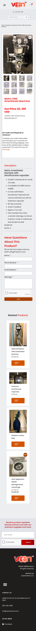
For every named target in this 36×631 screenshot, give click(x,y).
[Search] (26, 17)
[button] (4, 5)
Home (3, 25)
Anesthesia (14, 25)
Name (7, 256)
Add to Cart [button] (17, 363)
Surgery (8, 25)
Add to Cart (17, 444)
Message (8, 277)
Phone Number (10, 263)
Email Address (10, 270)
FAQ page (6, 149)
